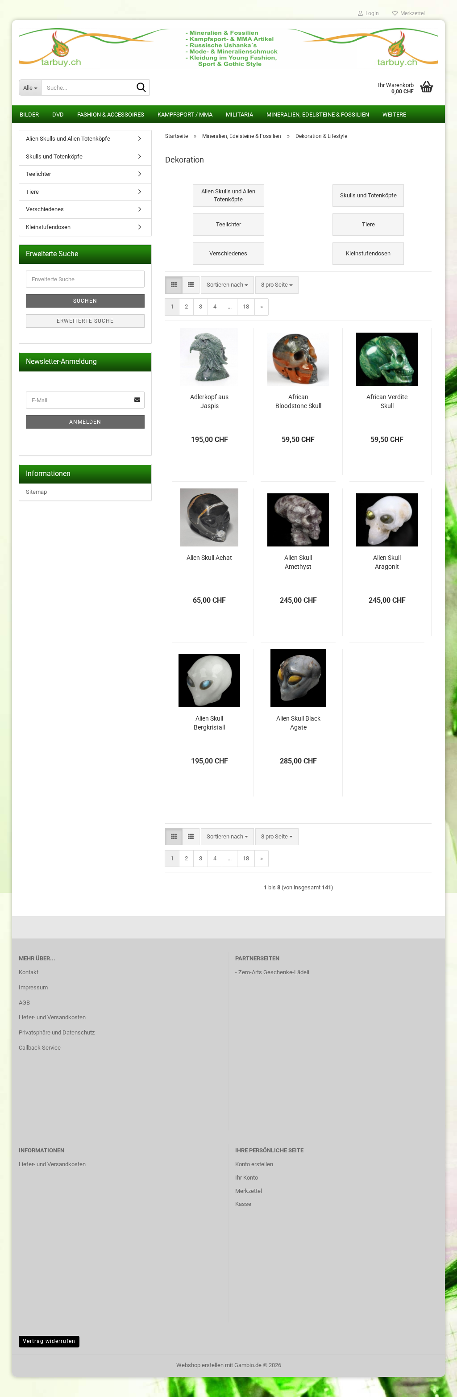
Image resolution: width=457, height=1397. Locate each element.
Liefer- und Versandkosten (52, 1017)
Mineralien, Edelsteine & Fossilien (317, 114)
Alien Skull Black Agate (298, 723)
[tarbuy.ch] (228, 45)
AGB (24, 1002)
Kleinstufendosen (48, 227)
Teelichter (38, 174)
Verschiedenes (45, 209)
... (230, 306)
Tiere (32, 191)
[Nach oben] (432, 1383)
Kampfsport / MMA (185, 114)
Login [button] (371, 13)
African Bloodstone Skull (298, 401)
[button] (174, 285)
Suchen (85, 301)
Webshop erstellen (200, 1365)
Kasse (243, 1204)
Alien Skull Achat (209, 557)
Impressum (33, 987)
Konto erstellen (254, 1164)
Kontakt (28, 972)
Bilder (29, 114)
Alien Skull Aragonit (387, 562)
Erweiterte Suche (85, 321)
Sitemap (36, 491)
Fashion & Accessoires (110, 114)
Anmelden (85, 422)
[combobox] (227, 285)
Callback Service (40, 1047)
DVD (58, 114)
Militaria (239, 114)
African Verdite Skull (386, 401)
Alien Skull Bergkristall (209, 723)
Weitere (394, 114)
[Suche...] (141, 88)
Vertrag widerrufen (49, 1341)
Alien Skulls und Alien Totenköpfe (68, 138)
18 (246, 306)
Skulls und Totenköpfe (54, 156)
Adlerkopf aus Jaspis (209, 401)
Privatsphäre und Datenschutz (57, 1032)
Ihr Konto (246, 1177)
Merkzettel (411, 13)
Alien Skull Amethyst (298, 562)
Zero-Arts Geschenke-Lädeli (273, 972)
